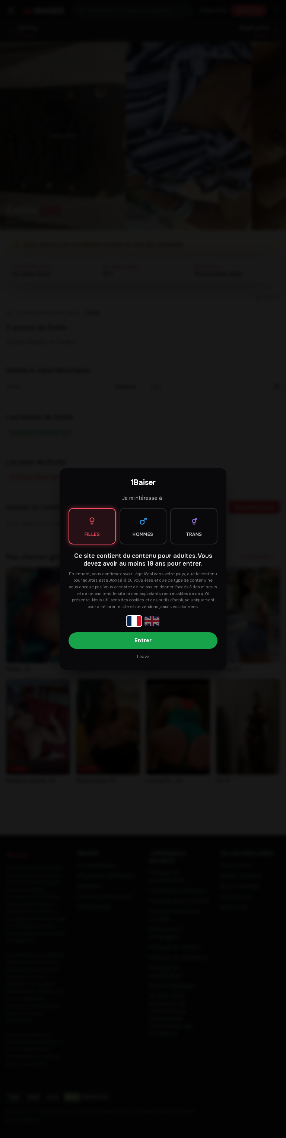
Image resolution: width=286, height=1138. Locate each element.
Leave (143, 657)
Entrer (143, 640)
